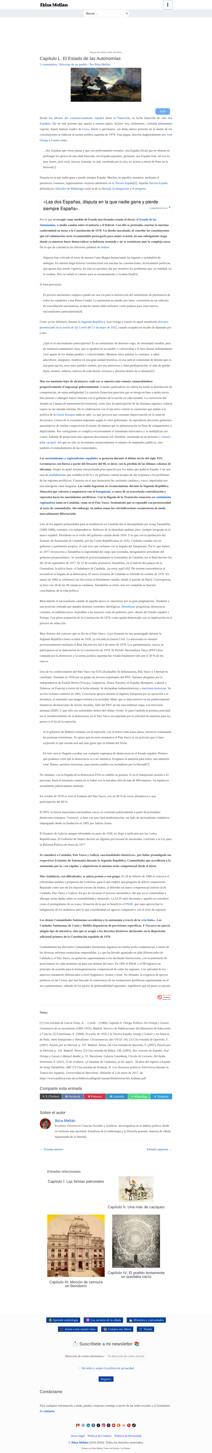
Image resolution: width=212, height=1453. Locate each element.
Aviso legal (78, 1436)
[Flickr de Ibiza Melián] (124, 1425)
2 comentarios (48, 64)
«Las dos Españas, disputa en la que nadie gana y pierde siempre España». (100, 204)
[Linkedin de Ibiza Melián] (88, 1425)
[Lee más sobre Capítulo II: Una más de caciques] (136, 1189)
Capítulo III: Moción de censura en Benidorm (76, 1284)
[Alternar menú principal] (167, 4)
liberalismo (128, 606)
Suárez (105, 247)
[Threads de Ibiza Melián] (108, 1425)
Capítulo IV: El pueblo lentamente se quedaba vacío (136, 1274)
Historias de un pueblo (73, 64)
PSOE (129, 904)
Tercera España (158, 183)
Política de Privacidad (128, 1436)
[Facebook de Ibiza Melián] (93, 1425)
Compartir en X (159, 208)
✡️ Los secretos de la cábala (103, 1320)
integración (122, 188)
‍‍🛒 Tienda (145, 1329)
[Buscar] (127, 13)
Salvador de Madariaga (69, 188)
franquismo (103, 491)
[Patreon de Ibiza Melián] (78, 1425)
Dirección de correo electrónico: (85, 1356)
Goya (85, 129)
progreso (140, 188)
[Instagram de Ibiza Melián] (103, 1425)
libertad (106, 188)
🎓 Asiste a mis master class (77, 1329)
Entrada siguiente (159, 1149)
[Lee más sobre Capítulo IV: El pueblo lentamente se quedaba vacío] (136, 1240)
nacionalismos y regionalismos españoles (71, 458)
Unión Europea (65, 414)
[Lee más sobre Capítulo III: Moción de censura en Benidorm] (76, 1245)
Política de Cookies (100, 1436)
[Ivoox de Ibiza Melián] (118, 1425)
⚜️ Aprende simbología (63, 1320)
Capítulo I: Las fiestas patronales (76, 1181)
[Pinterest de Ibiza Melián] (129, 1425)
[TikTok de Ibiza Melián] (134, 1425)
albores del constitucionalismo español (79, 118)
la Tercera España (123, 183)
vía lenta (148, 920)
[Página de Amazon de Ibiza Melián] (83, 1425)
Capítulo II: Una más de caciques (136, 1207)
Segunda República (93, 321)
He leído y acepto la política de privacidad (108, 1368)
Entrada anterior (51, 1149)
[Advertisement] (106, 33)
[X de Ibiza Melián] (98, 1425)
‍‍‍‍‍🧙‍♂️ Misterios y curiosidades (146, 1320)
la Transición (121, 118)
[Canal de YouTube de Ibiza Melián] (113, 1425)
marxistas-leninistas (154, 688)
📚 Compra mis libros (117, 1329)
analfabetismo (57, 475)
